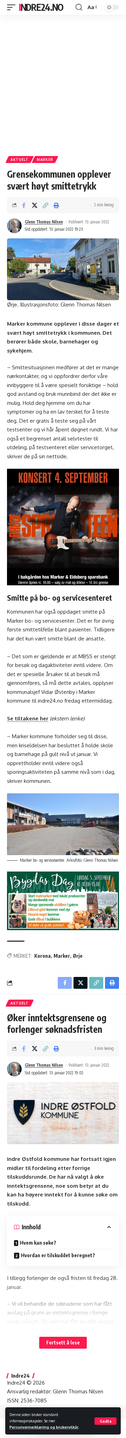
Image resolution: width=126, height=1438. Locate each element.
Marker (45, 159)
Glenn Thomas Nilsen (44, 221)
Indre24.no (41, 7)
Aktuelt (19, 159)
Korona (42, 956)
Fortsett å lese (63, 1343)
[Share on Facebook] (24, 205)
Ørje (78, 956)
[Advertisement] (63, 83)
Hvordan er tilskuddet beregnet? (58, 1255)
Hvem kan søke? (38, 1243)
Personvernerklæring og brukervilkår (43, 1427)
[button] (105, 1421)
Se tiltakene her (27, 718)
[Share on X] (35, 205)
